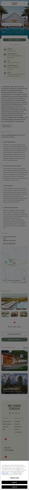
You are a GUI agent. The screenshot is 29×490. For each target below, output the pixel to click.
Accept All (14, 487)
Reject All (14, 482)
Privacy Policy (5, 473)
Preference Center (14, 477)
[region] (14, 475)
